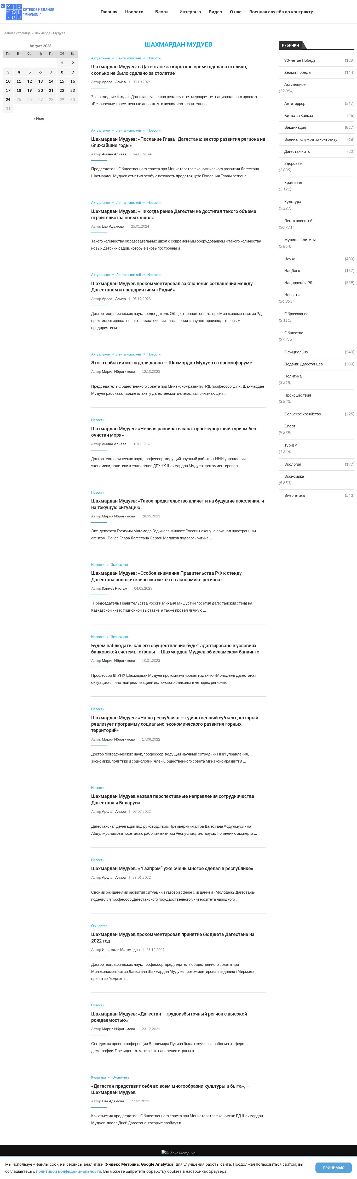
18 (18, 90)
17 (8, 90)
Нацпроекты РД (319, 282)
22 (62, 90)
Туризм (290, 445)
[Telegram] (340, 11)
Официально (319, 351)
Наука (319, 258)
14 (51, 81)
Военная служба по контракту (281, 11)
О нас (235, 11)
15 (62, 81)
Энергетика (319, 495)
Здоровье (293, 163)
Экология (319, 464)
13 (40, 81)
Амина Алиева (114, 154)
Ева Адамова (113, 226)
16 (72, 81)
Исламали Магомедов (121, 949)
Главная (109, 11)
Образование (296, 313)
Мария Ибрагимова (118, 371)
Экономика (294, 476)
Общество (293, 332)
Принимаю (333, 1168)
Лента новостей (298, 220)
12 (29, 81)
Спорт (289, 426)
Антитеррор (319, 103)
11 (18, 81)
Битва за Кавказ (319, 115)
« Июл (38, 118)
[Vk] (335, 11)
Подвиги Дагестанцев (319, 364)
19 (29, 90)
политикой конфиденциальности (68, 1171)
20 (40, 90)
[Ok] (346, 11)
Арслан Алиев (114, 82)
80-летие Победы (319, 60)
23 (72, 90)
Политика (293, 376)
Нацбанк (319, 270)
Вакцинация (319, 127)
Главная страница (17, 33)
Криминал (293, 182)
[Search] (354, 11)
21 (51, 90)
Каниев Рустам (114, 588)
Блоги (161, 11)
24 (8, 99)
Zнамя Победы (319, 72)
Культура (292, 201)
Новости (134, 11)
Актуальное (295, 84)
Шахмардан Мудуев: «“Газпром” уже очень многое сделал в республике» (172, 868)
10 (8, 81)
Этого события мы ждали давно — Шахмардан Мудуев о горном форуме (171, 362)
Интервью (190, 11)
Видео (215, 11)
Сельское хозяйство (319, 413)
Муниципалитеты (300, 239)
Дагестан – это (319, 151)
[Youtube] (330, 11)
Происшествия (297, 395)
